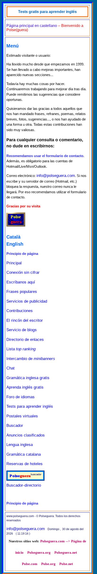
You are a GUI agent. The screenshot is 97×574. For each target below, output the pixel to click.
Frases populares (21, 291)
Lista (21, 349)
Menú (12, 45)
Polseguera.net (65, 552)
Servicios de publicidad (26, 301)
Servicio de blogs (21, 330)
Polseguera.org (39, 552)
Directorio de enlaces (25, 339)
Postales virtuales (22, 416)
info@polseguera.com (55, 175)
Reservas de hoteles (24, 464)
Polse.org (48, 564)
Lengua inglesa (19, 444)
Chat (10, 368)
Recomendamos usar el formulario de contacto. (45, 156)
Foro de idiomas (20, 397)
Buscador (14, 425)
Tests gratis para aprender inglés (47, 12)
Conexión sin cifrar (23, 272)
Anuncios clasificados (25, 435)
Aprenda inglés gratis (25, 387)
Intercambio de (30, 358)
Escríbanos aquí (20, 282)
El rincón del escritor (24, 320)
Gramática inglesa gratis (27, 378)
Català (13, 237)
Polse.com (29, 564)
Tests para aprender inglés (29, 406)
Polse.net (66, 564)
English (14, 244)
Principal (14, 263)
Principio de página (22, 254)
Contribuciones (19, 310)
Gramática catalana (23, 454)
